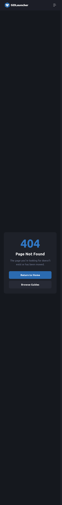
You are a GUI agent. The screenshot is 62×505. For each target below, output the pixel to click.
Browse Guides (30, 284)
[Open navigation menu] (55, 5)
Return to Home (30, 275)
